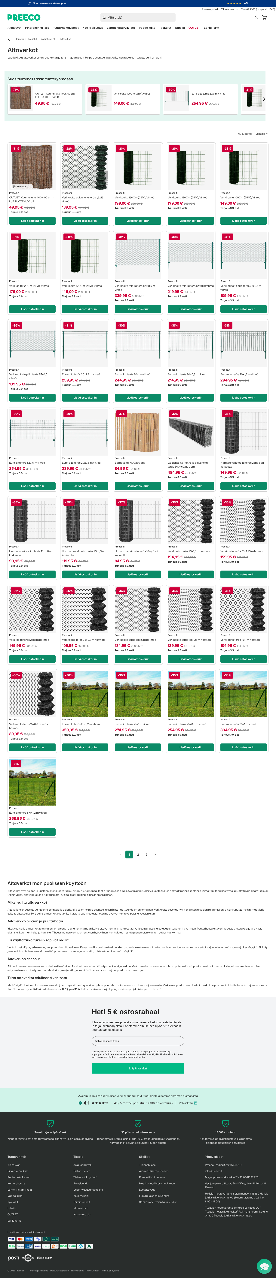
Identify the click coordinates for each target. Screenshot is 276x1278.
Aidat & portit (48, 39)
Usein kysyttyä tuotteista (88, 1189)
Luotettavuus (147, 1189)
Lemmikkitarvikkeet (20, 1189)
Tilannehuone (147, 1165)
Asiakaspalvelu (210, 9)
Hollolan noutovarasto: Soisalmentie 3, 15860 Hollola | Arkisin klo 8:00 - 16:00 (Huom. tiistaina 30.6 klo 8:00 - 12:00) (236, 1197)
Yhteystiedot (77, 1270)
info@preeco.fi (213, 1171)
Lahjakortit (14, 1220)
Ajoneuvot (14, 1165)
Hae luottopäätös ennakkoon (157, 1183)
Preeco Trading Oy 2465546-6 (223, 1165)
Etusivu (20, 39)
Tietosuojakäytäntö (85, 1177)
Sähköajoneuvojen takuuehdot (157, 1202)
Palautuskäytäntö (59, 1270)
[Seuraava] (155, 854)
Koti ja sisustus (16, 1183)
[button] (262, 134)
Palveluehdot (81, 1183)
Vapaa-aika (15, 1196)
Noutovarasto (81, 1214)
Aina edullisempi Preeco (153, 1171)
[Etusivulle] (24, 17)
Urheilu (12, 1208)
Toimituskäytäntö (110, 1270)
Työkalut (32, 39)
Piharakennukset (18, 1171)
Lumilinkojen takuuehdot (154, 1196)
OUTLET (13, 1214)
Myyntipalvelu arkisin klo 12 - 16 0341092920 (232, 1177)
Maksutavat (80, 1208)
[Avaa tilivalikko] (256, 17)
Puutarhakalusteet (19, 1177)
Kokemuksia (81, 1196)
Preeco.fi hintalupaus (152, 1177)
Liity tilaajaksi (138, 1068)
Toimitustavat (81, 1202)
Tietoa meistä (81, 1171)
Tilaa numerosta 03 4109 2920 (238, 9)
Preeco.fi (20, 1270)
